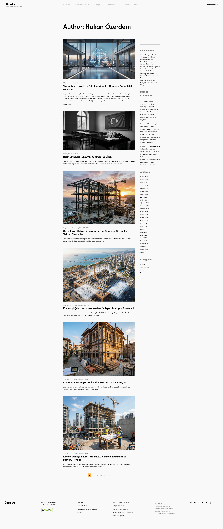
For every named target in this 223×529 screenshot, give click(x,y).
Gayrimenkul (144, 267)
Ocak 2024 (144, 232)
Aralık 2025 (144, 191)
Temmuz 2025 (145, 206)
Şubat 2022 (144, 244)
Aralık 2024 (144, 218)
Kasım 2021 (144, 250)
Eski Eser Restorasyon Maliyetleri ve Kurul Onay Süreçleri (94, 382)
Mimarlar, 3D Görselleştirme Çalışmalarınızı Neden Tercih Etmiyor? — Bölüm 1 (150, 139)
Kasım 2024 (144, 220)
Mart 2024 (143, 226)
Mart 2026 (143, 182)
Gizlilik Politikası (82, 506)
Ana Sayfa (66, 5)
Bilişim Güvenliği (118, 506)
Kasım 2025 (144, 194)
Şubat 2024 (144, 229)
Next (108, 475)
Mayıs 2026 (144, 177)
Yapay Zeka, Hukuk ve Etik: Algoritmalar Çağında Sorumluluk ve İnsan (149, 57)
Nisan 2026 (144, 179)
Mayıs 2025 (144, 212)
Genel (142, 270)
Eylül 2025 (143, 200)
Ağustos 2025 (144, 203)
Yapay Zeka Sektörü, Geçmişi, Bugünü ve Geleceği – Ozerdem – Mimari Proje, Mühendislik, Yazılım (149, 106)
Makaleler (126, 5)
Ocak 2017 (143, 253)
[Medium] (206, 503)
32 (105, 475)
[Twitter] (191, 503)
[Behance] (202, 503)
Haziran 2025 (144, 209)
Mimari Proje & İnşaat (82, 5)
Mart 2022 (143, 241)
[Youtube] (194, 503)
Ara (157, 41)
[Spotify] (210, 503)
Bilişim (98, 5)
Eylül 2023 (143, 235)
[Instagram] (198, 503)
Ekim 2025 (143, 197)
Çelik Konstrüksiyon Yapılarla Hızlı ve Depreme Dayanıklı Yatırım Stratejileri (150, 69)
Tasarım (143, 273)
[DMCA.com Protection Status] (47, 512)
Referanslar (112, 5)
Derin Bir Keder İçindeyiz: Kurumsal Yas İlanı (87, 157)
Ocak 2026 (144, 188)
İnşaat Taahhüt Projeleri (121, 503)
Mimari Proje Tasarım (120, 509)
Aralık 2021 (143, 247)
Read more (67, 104)
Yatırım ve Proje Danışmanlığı (123, 512)
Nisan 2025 (144, 215)
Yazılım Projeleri (118, 516)
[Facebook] (187, 503)
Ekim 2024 (143, 223)
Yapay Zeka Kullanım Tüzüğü (87, 509)
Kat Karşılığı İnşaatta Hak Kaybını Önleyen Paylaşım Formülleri (98, 308)
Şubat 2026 (144, 185)
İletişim (136, 5)
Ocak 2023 (143, 238)
